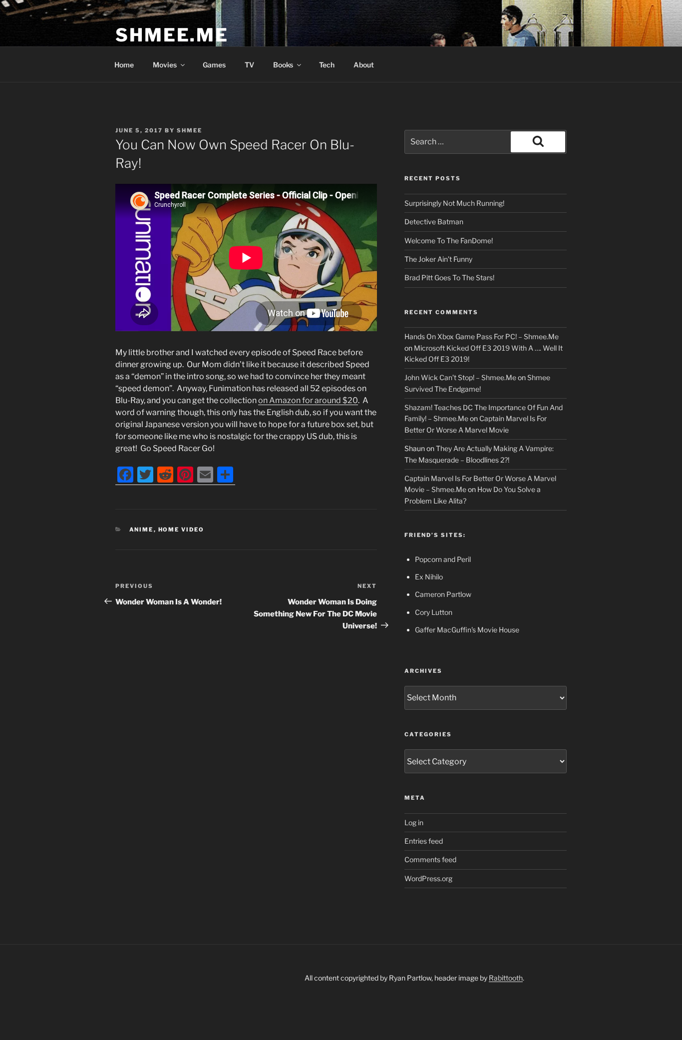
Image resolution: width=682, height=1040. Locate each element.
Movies (165, 64)
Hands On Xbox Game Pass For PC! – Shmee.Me (481, 336)
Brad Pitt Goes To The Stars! (449, 277)
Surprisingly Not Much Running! (454, 203)
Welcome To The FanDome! (448, 240)
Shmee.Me (172, 35)
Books (283, 64)
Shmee (189, 130)
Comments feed (430, 859)
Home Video (181, 529)
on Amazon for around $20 (308, 400)
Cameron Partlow (443, 594)
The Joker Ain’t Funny (438, 259)
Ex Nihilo (429, 576)
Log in (413, 822)
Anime (141, 529)
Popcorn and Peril (443, 559)
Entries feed (423, 841)
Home (124, 64)
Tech (327, 64)
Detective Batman (433, 221)
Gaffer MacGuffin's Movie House (467, 629)
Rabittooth (506, 978)
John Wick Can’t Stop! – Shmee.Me (460, 377)
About (363, 64)
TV (249, 64)
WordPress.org (428, 878)
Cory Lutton (433, 612)
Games (214, 64)
